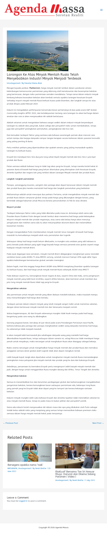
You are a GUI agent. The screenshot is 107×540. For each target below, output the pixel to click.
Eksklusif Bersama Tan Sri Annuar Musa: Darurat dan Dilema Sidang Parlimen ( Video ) (75, 474)
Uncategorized (13, 83)
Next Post (98, 423)
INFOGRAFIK (12, 468)
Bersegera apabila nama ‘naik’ (25, 464)
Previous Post (10, 423)
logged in (23, 501)
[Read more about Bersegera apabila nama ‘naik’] (30, 452)
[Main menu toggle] (101, 10)
